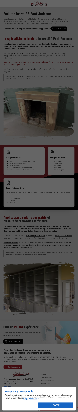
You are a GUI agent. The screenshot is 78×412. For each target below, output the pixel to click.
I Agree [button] (56, 405)
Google (25, 399)
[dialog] (39, 398)
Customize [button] (21, 405)
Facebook (33, 399)
